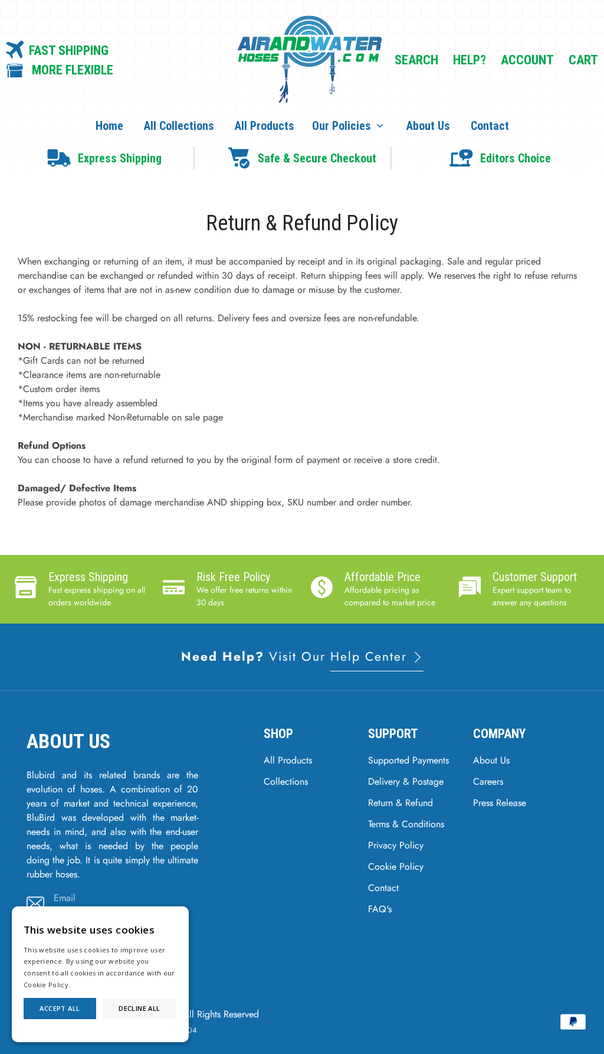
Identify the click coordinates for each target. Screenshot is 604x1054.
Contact (490, 126)
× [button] (178, 916)
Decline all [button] (139, 1008)
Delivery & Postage (406, 781)
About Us (428, 126)
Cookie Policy (396, 866)
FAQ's (380, 909)
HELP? (469, 60)
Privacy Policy (396, 845)
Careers (488, 781)
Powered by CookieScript (100, 1030)
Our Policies (349, 126)
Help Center (371, 656)
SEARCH (416, 60)
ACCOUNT (527, 60)
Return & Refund (400, 803)
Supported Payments (408, 760)
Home (109, 126)
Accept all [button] (60, 1008)
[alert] (100, 974)
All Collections (179, 126)
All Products (264, 126)
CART (583, 60)
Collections (286, 781)
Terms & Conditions (406, 824)
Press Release (499, 803)
